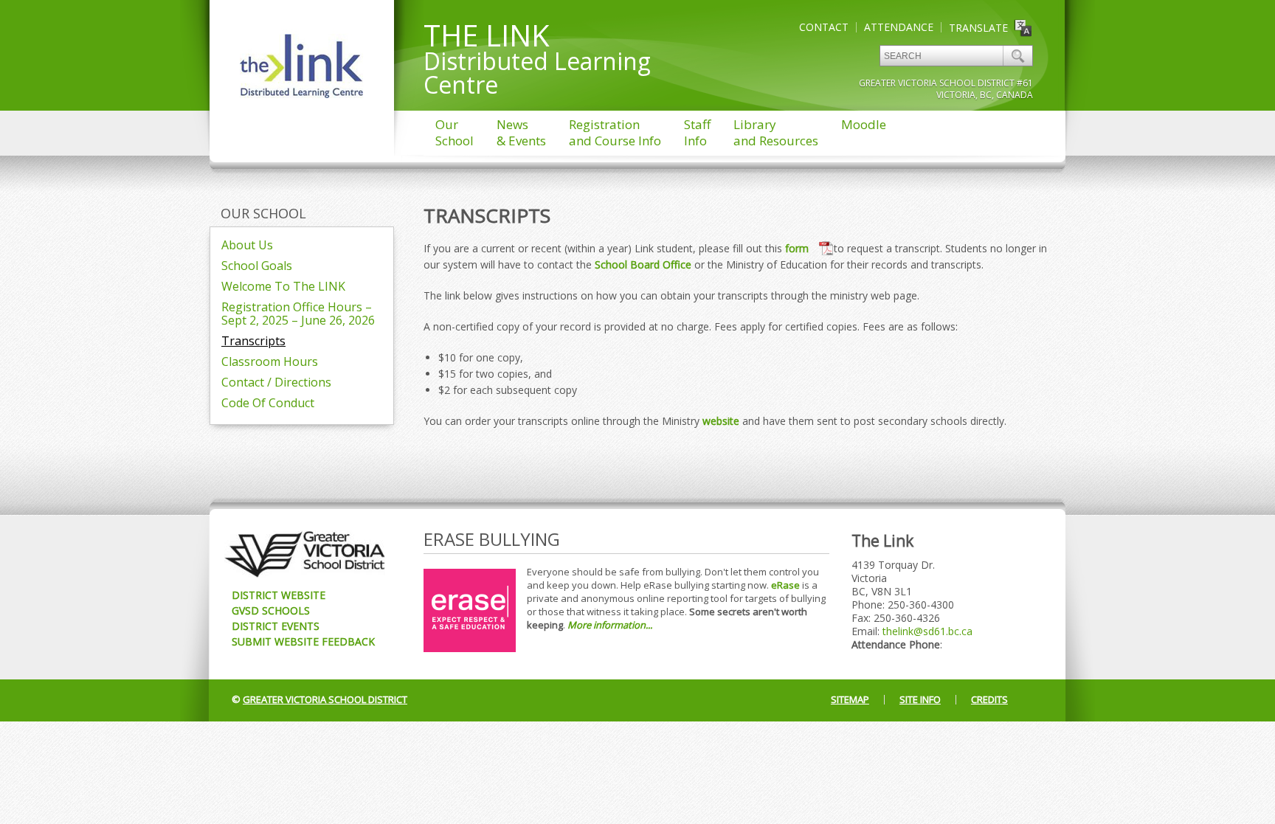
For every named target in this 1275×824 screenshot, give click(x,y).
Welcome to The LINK (283, 286)
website (720, 421)
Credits (989, 699)
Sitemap (850, 699)
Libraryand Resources (775, 132)
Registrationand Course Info (615, 132)
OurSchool (454, 132)
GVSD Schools (271, 610)
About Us (247, 245)
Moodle (863, 124)
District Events (275, 626)
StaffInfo (697, 132)
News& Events (521, 132)
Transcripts (253, 341)
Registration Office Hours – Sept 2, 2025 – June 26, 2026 (298, 313)
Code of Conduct (267, 403)
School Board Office (643, 264)
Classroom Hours (269, 361)
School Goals (256, 265)
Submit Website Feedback (303, 641)
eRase (785, 585)
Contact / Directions (276, 382)
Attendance (898, 27)
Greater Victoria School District (325, 699)
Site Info (920, 699)
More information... (609, 624)
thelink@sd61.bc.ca (927, 631)
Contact (824, 27)
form (798, 248)
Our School (263, 213)
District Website (278, 595)
